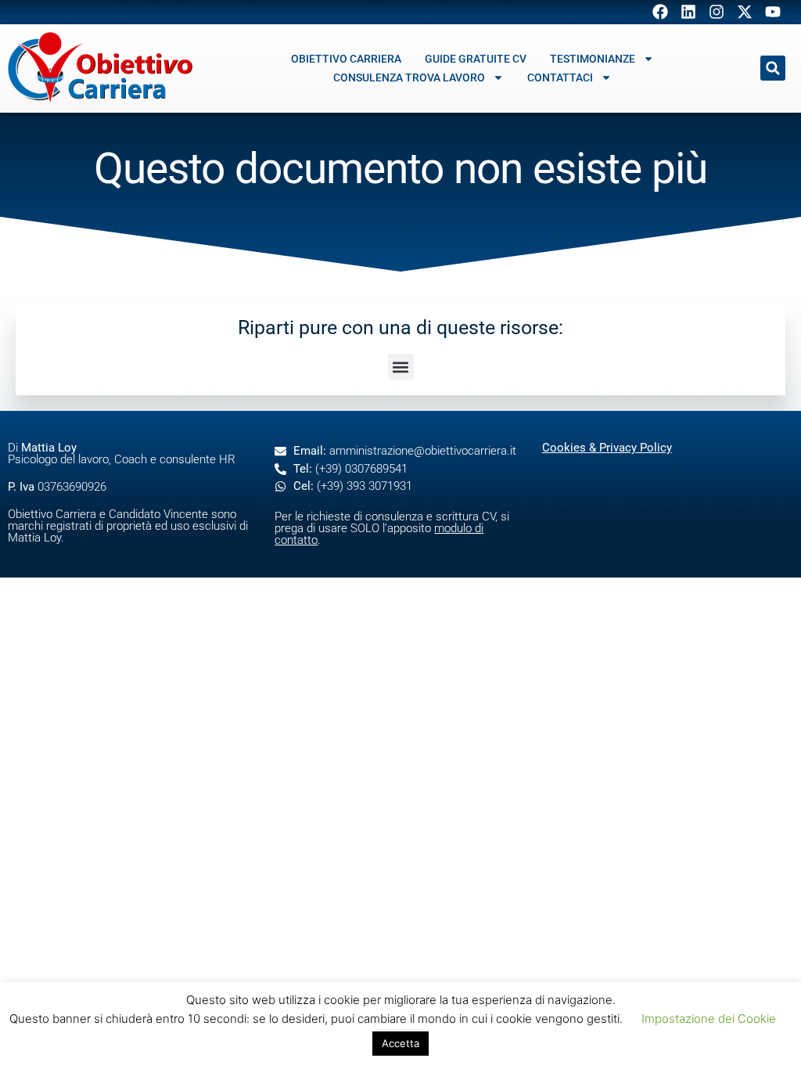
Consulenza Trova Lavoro (409, 77)
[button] (772, 68)
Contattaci (560, 77)
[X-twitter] (745, 12)
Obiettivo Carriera (346, 58)
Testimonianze (592, 58)
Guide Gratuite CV (475, 58)
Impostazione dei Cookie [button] (708, 1018)
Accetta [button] (400, 1043)
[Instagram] (716, 12)
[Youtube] (773, 12)
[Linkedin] (688, 12)
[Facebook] (660, 12)
